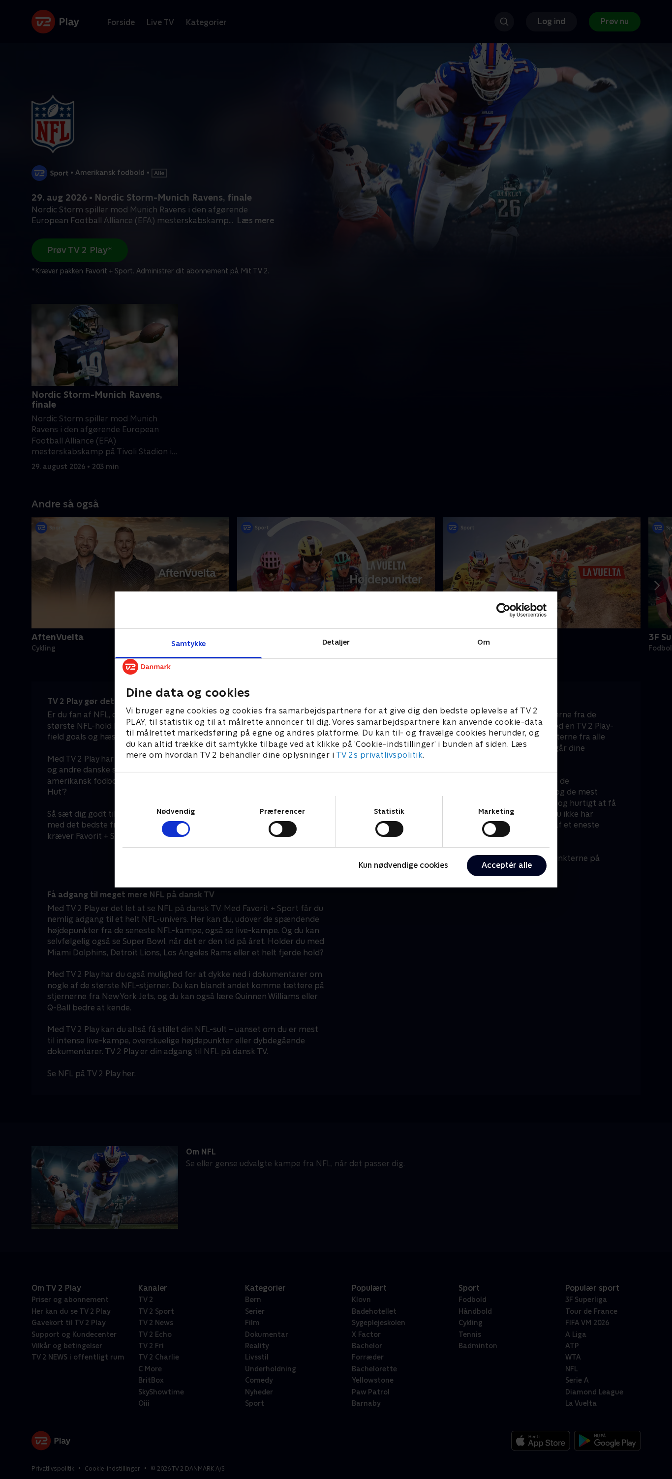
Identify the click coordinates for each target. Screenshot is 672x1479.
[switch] (283, 829)
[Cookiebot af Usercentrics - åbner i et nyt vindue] (503, 609)
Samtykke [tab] (188, 643)
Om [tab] (483, 642)
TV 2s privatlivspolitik (379, 755)
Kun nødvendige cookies (403, 865)
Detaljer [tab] (336, 642)
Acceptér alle (507, 865)
